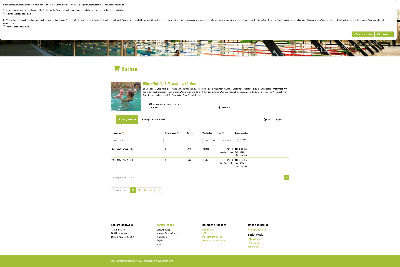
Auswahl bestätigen (363, 34)
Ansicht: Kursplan (274, 119)
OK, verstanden (385, 34)
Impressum (207, 229)
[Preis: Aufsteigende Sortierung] (223, 133)
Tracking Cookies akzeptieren (17, 27)
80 (151, 190)
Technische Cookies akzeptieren (18, 14)
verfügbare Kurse (129, 119)
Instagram (255, 243)
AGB (204, 233)
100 (158, 190)
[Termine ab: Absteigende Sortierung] (123, 133)
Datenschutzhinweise (212, 237)
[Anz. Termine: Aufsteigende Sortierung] (178, 133)
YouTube (255, 246)
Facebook (255, 239)
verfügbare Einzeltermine (154, 119)
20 (133, 190)
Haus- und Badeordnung (214, 240)
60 (145, 190)
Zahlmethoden (165, 224)
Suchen (243, 140)
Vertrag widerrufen (257, 229)
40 (139, 190)
